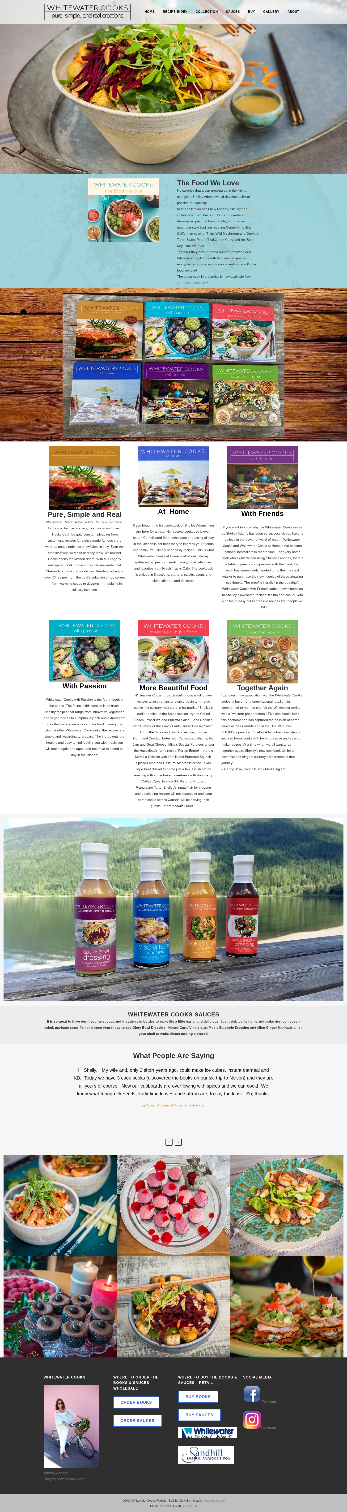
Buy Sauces (199, 1415)
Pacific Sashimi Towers (286, 1294)
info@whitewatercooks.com (64, 1479)
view (60, 1216)
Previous (169, 1142)
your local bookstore (192, 283)
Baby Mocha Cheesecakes (60, 1294)
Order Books (136, 1402)
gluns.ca (191, 1506)
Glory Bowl (173, 1294)
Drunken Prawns (60, 1193)
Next (178, 1142)
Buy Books (198, 1397)
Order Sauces (138, 1421)
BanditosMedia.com (212, 1500)
